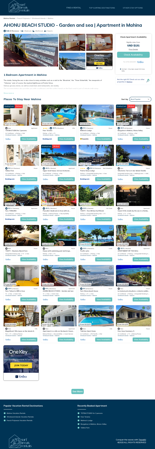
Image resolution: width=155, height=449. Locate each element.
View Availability (29, 139)
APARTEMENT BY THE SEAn (128, 251)
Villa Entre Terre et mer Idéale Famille (132, 171)
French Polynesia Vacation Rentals (19, 420)
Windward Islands (39, 18)
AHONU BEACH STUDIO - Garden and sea (58, 291)
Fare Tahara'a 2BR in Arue (15, 291)
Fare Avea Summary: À (126, 331)
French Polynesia (23, 18)
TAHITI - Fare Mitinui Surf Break (92, 211)
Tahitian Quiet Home (88, 331)
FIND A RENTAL (73, 8)
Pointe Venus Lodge (87, 171)
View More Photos (13, 63)
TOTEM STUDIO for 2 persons (16, 130)
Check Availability (133, 54)
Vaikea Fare (9, 171)
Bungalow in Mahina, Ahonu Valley (130, 130)
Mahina (50, 18)
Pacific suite (84, 251)
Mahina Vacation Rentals (16, 413)
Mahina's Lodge (86, 130)
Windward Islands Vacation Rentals (20, 417)
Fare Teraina (47, 130)
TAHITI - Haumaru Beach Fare (16, 251)
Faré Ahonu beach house (89, 291)
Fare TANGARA (11, 211)
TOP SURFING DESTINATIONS (102, 8)
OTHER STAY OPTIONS (133, 8)
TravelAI (142, 440)
